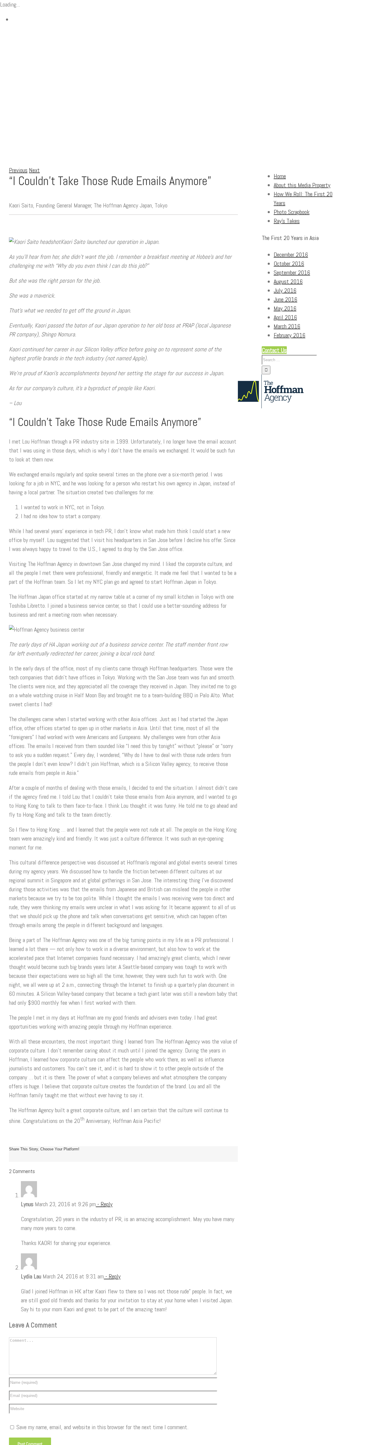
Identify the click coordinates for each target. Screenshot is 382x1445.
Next (34, 170)
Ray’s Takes (287, 221)
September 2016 (292, 272)
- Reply (104, 1204)
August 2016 (288, 281)
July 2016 (285, 290)
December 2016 (291, 254)
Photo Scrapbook (291, 212)
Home (280, 176)
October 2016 (289, 263)
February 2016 (289, 335)
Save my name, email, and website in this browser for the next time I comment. (102, 1427)
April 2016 (285, 317)
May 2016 (285, 308)
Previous (18, 170)
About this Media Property (302, 185)
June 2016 (285, 299)
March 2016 (287, 326)
